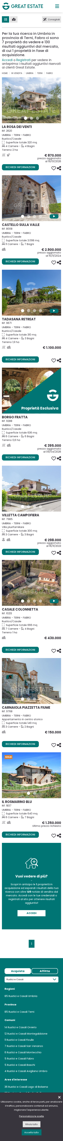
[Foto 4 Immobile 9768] (40, 699)
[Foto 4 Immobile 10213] (40, 601)
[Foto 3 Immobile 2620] (37, 118)
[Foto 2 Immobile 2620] (31, 118)
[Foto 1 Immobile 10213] (22, 601)
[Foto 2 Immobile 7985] (28, 506)
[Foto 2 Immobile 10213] (28, 601)
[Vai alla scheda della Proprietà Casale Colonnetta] (31, 583)
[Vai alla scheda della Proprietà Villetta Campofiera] (31, 489)
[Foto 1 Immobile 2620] (25, 118)
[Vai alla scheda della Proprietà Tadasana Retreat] (31, 293)
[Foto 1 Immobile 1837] (28, 793)
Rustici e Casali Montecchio (24, 1052)
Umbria (29, 73)
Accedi (7, 60)
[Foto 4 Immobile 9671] (40, 310)
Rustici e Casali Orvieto (22, 1027)
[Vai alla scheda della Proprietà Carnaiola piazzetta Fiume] (31, 681)
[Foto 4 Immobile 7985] (40, 506)
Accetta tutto (31, 1132)
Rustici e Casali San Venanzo (25, 1046)
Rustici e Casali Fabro (20, 1058)
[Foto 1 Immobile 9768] (22, 699)
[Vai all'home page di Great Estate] (22, 6)
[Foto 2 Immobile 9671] (28, 310)
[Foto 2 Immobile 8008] (28, 216)
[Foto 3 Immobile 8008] (34, 216)
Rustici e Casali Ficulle (20, 1040)
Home (5, 73)
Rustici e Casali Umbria (23, 996)
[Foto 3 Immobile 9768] (34, 699)
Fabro (49, 73)
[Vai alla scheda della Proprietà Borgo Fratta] (31, 390)
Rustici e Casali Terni (21, 1012)
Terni (40, 73)
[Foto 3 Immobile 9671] (34, 310)
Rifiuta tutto (31, 1124)
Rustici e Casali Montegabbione (27, 1033)
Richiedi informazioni (20, 167)
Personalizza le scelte (31, 1116)
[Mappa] (14, 19)
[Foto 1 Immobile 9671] (22, 310)
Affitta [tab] (45, 971)
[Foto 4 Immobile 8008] (40, 216)
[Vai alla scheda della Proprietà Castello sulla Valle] (31, 198)
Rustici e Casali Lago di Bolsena (28, 1087)
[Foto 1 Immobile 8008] (22, 216)
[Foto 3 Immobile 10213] (34, 601)
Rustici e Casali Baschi (21, 1065)
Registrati (23, 60)
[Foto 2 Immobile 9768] (28, 699)
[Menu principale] (57, 6)
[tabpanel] (31, 1036)
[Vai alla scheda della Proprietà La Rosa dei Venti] (31, 100)
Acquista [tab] (17, 971)
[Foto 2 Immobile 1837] (34, 793)
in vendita (16, 73)
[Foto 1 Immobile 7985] (22, 506)
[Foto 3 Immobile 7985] (34, 506)
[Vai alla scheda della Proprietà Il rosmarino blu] (31, 775)
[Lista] (5, 19)
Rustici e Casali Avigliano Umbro (27, 1071)
